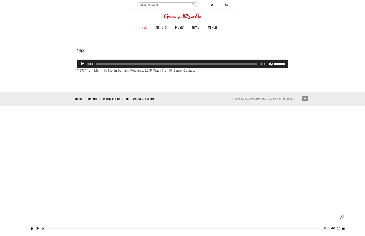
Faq (127, 99)
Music (179, 28)
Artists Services (144, 99)
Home (143, 28)
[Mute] (271, 64)
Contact (92, 99)
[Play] (82, 64)
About (79, 99)
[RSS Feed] (226, 5)
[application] (182, 64)
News (195, 28)
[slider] (280, 63)
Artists (161, 28)
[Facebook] (205, 5)
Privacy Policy (111, 99)
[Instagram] (219, 5)
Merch (212, 28)
